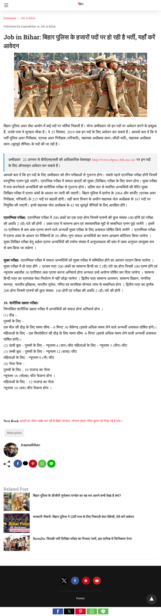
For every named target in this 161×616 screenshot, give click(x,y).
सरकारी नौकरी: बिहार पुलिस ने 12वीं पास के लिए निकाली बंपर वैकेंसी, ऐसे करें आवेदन (83, 516)
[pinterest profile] (86, 580)
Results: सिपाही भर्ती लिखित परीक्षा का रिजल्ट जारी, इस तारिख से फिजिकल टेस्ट (82, 538)
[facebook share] (18, 464)
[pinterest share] (33, 464)
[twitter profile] (64, 580)
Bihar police (14, 432)
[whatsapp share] (42, 464)
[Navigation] (5, 5)
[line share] (51, 464)
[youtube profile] (97, 580)
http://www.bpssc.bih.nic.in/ (113, 159)
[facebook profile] (75, 580)
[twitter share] (25, 463)
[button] (58, 611)
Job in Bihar (28, 18)
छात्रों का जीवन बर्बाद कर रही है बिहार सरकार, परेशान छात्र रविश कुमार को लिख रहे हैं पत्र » (71, 421)
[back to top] (151, 599)
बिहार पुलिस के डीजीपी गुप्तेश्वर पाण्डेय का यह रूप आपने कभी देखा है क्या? (77, 495)
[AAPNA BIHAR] (80, 2)
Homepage (10, 18)
